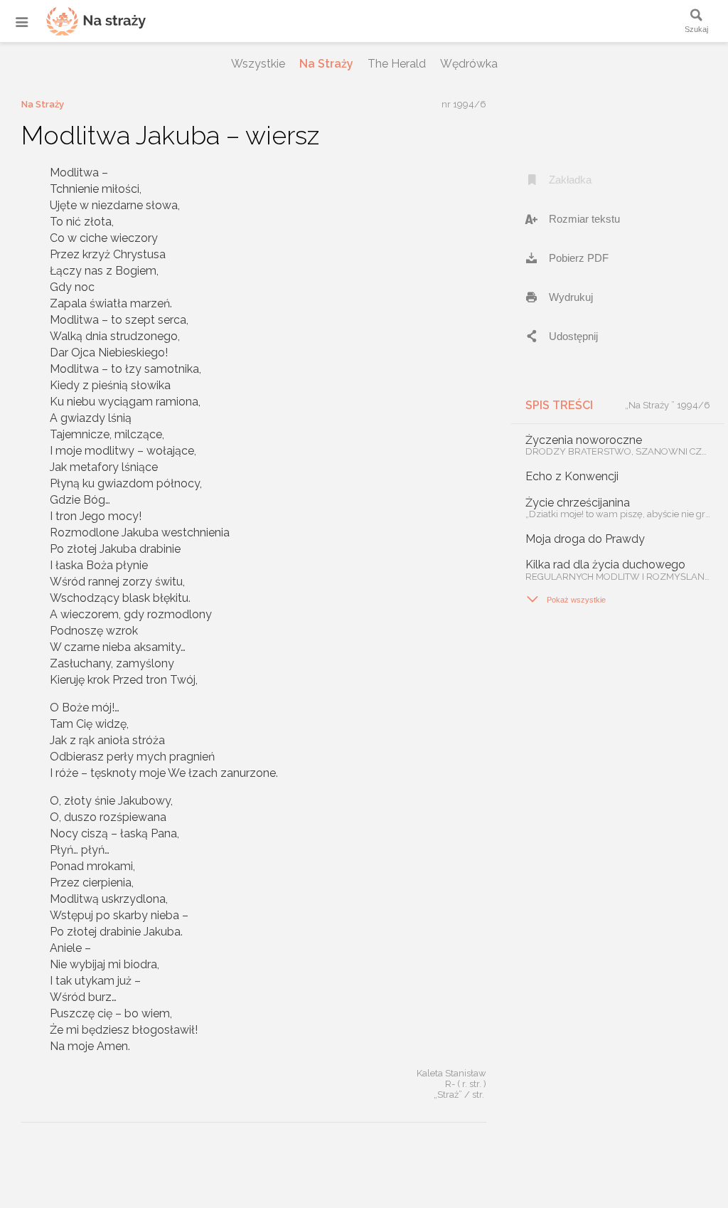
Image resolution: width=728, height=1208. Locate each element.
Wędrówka (469, 63)
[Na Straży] (78, 21)
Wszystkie (258, 63)
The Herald (397, 63)
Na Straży (326, 63)
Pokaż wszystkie (565, 599)
